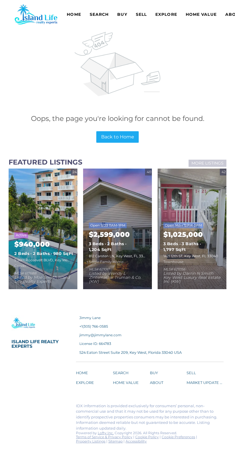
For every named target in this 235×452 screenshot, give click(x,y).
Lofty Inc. (106, 433)
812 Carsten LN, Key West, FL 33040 (119, 256)
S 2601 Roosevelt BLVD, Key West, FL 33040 (51, 260)
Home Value (201, 14)
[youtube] (15, 420)
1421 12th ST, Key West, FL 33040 (190, 256)
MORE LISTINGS (207, 163)
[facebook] (15, 407)
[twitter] (38, 407)
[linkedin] (27, 407)
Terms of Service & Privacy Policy (104, 437)
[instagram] (61, 407)
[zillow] (50, 407)
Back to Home (117, 137)
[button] (83, 374)
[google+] (27, 420)
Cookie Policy (147, 437)
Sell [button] (141, 14)
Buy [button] (122, 14)
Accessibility (136, 441)
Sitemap (115, 441)
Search (99, 14)
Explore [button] (166, 14)
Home (74, 14)
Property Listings (90, 441)
